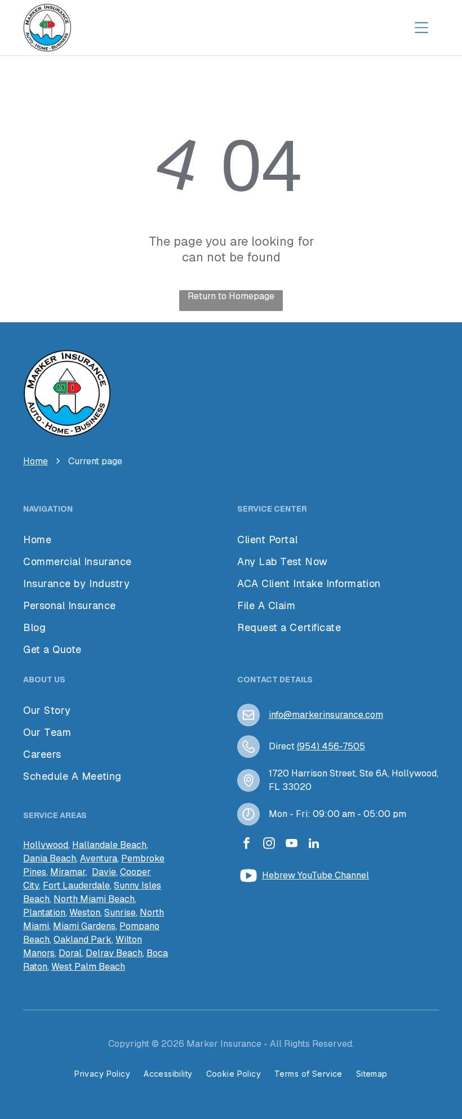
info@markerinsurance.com (326, 715)
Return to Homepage (231, 296)
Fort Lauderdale (76, 885)
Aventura (98, 858)
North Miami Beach (94, 899)
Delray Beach (114, 953)
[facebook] (246, 844)
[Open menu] (421, 27)
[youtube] (291, 844)
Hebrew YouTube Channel (315, 875)
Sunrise (120, 912)
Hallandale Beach (109, 845)
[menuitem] (72, 710)
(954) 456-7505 (331, 746)
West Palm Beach (88, 967)
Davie (104, 872)
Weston (84, 912)
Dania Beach (49, 858)
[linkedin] (314, 844)
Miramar (68, 872)
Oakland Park (83, 939)
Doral (70, 953)
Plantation (44, 912)
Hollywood (45, 845)
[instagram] (269, 844)
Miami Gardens (84, 926)
